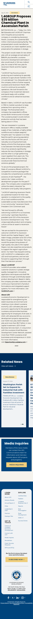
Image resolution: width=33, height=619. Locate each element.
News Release (14, 12)
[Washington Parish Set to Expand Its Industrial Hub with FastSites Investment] (13, 398)
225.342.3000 (21, 590)
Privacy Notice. (5, 603)
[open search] (29, 2)
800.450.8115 (12, 590)
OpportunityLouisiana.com (16, 342)
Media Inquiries (16, 465)
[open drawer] (29, 6)
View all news (7, 366)
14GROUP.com (7, 291)
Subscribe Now (18, 559)
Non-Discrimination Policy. (17, 603)
